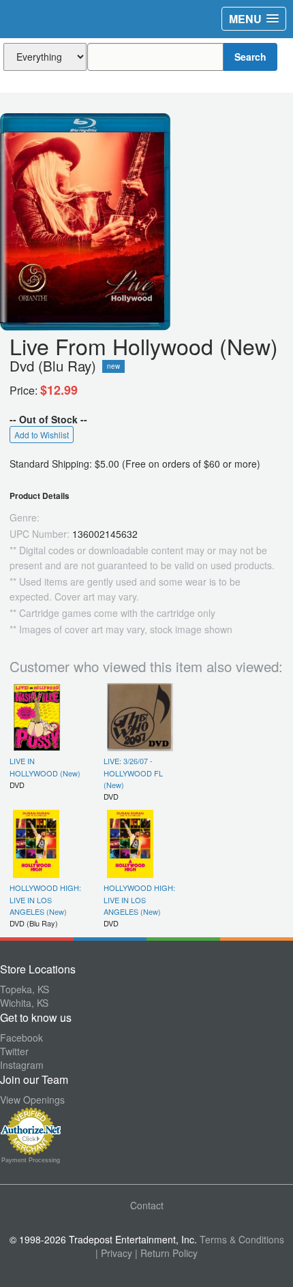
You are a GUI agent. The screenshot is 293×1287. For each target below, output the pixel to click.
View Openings (32, 1099)
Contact (147, 1205)
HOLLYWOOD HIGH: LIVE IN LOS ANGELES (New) (45, 899)
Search (250, 56)
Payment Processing (30, 1160)
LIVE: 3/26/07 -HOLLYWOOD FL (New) (133, 772)
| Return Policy (166, 1253)
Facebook (21, 1037)
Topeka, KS (24, 989)
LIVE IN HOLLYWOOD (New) (45, 766)
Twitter (14, 1051)
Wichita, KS (24, 1003)
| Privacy (113, 1253)
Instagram (22, 1065)
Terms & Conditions (242, 1239)
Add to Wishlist (41, 434)
